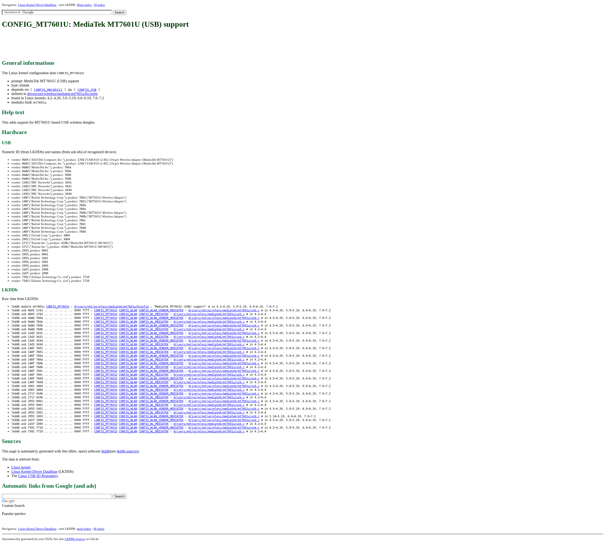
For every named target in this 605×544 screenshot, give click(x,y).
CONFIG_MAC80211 (48, 89)
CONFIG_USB (87, 89)
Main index (84, 5)
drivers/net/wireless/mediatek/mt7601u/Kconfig (62, 94)
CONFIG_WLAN (128, 310)
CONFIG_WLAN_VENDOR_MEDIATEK (161, 310)
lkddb (105, 451)
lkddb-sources (127, 451)
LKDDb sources (75, 539)
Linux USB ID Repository (38, 476)
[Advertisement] (88, 44)
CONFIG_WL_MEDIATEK (154, 314)
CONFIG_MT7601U (57, 306)
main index (84, 529)
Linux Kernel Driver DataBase (37, 5)
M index (99, 5)
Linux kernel (20, 467)
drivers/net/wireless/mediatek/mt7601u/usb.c (223, 310)
